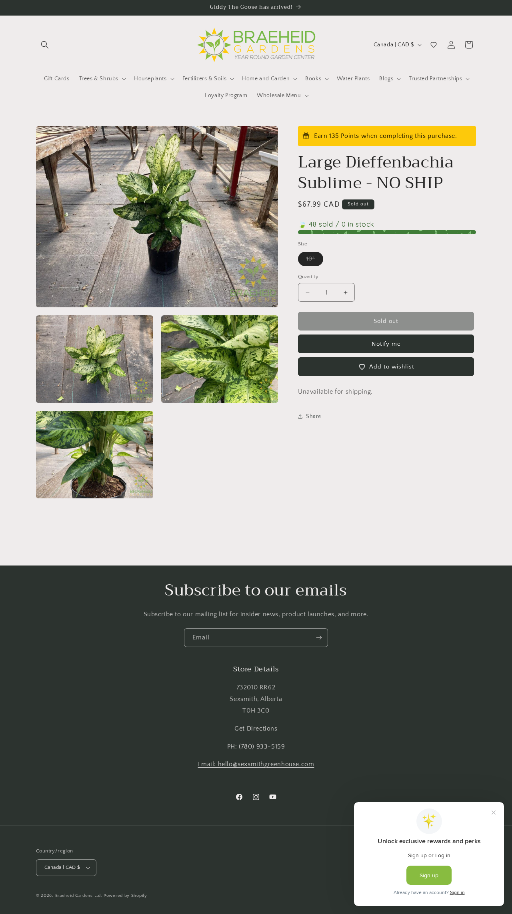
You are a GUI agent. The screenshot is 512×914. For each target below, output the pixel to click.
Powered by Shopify (125, 895)
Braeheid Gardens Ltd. (78, 895)
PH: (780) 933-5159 (256, 746)
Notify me (386, 344)
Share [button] (313, 416)
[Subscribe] (319, 637)
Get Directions (255, 728)
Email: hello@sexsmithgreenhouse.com (256, 764)
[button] (45, 45)
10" (314, 260)
